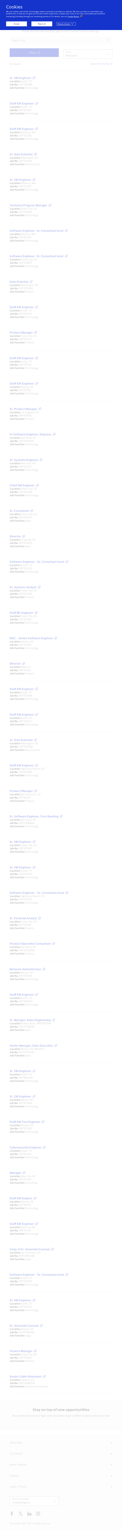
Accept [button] (16, 24)
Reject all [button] (42, 24)
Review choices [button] (64, 24)
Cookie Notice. (73, 16)
